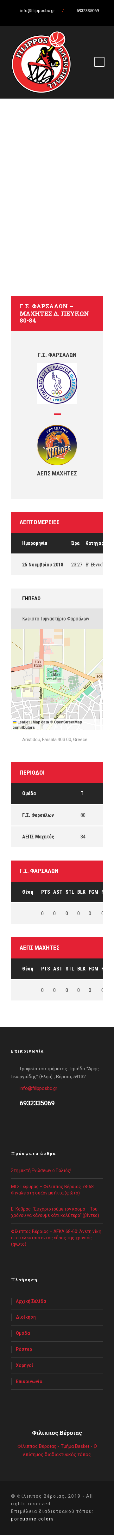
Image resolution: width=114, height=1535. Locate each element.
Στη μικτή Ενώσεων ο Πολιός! (41, 1170)
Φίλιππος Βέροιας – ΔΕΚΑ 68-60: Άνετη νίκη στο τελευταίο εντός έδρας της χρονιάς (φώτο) (56, 1238)
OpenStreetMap (68, 722)
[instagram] (76, 17)
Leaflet (23, 722)
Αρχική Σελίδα (31, 1301)
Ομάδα (23, 1333)
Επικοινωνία (29, 1381)
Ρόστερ (24, 1349)
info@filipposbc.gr (38, 1088)
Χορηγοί (24, 1365)
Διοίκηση (26, 1317)
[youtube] (64, 17)
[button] (57, 673)
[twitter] (53, 17)
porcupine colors (32, 1518)
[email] (31, 17)
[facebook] (42, 17)
